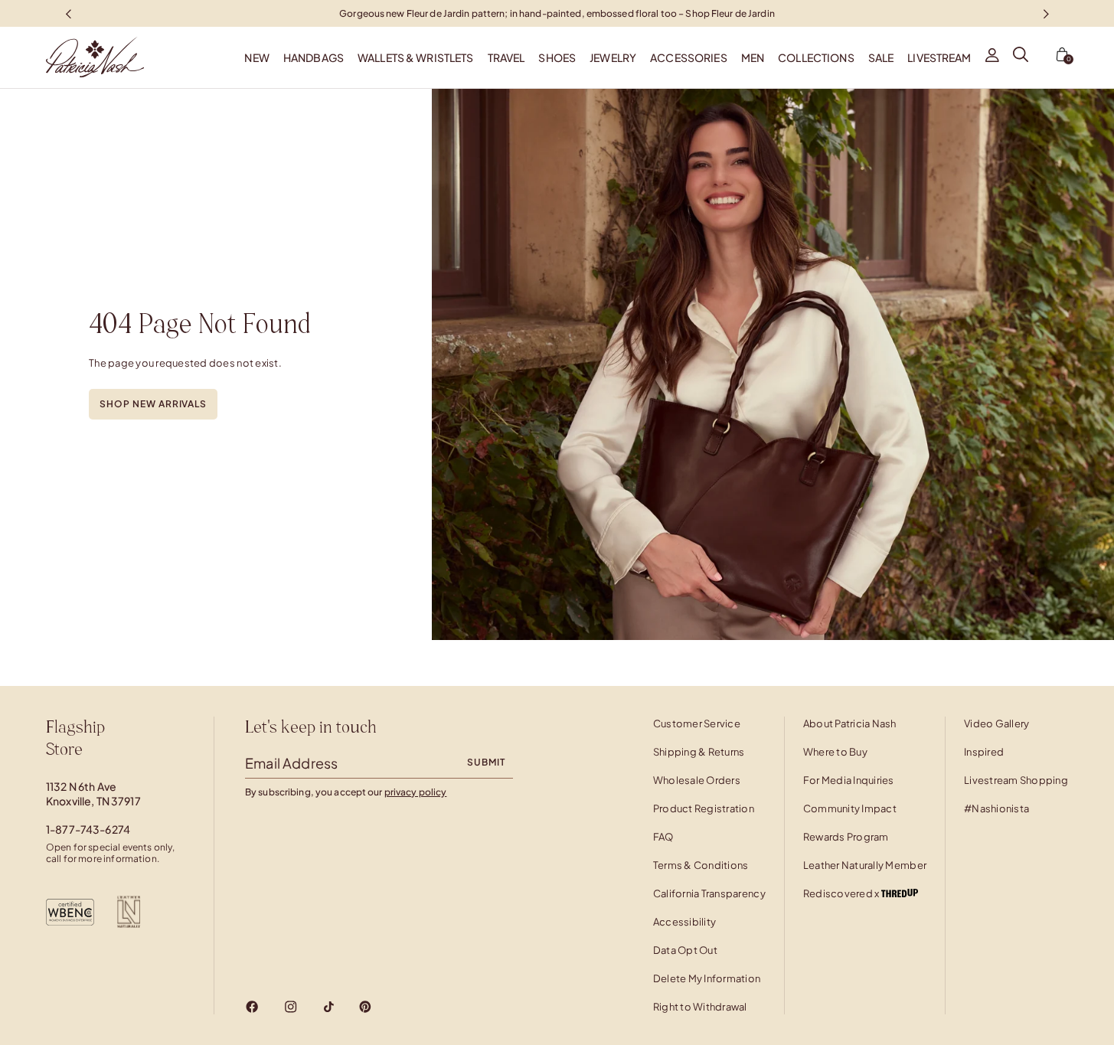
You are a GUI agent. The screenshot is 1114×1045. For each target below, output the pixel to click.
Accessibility (684, 922)
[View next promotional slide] (1046, 13)
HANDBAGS (313, 57)
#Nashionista (996, 808)
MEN (752, 57)
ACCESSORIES (688, 57)
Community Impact (850, 808)
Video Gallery (996, 723)
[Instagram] (291, 1006)
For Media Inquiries (848, 780)
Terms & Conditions (701, 865)
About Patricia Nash (850, 723)
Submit (486, 762)
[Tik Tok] (328, 1006)
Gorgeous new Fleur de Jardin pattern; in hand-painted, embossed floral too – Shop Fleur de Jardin (557, 12)
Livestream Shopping (1016, 780)
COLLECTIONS (816, 57)
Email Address (291, 763)
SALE (881, 57)
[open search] (1020, 57)
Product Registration (703, 808)
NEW (256, 57)
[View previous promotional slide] (68, 13)
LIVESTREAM (939, 57)
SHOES (557, 57)
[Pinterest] (365, 1006)
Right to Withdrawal (700, 1007)
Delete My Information (706, 978)
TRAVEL (506, 57)
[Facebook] (252, 1006)
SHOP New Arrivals (153, 404)
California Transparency (709, 893)
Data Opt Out (685, 950)
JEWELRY (613, 57)
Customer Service (696, 723)
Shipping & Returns (699, 752)
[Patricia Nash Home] (72, 57)
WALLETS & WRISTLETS (416, 57)
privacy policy (415, 792)
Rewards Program (846, 837)
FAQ (663, 837)
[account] (992, 57)
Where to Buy (835, 752)
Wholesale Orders (696, 780)
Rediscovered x (842, 893)
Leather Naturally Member (864, 865)
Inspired (984, 752)
